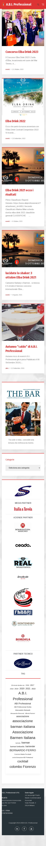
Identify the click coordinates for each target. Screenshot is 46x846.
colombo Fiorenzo (23, 767)
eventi (8, 69)
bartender (30, 746)
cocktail (22, 761)
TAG (23, 674)
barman (26, 742)
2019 (16, 689)
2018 (11, 689)
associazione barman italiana (23, 724)
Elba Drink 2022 (15, 121)
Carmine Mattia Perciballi (22, 754)
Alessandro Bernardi (22, 710)
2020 (22, 688)
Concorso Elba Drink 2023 (22, 52)
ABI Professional (22, 703)
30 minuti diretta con (18, 685)
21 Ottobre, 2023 (17, 69)
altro (7, 368)
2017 (32, 685)
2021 (28, 688)
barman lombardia (17, 747)
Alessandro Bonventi (17, 713)
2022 (33, 689)
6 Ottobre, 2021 (17, 221)
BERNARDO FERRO (23, 750)
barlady (18, 743)
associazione (22, 716)
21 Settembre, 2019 (17, 368)
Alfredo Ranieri (30, 713)
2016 (27, 685)
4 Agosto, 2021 (17, 295)
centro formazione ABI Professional (22, 757)
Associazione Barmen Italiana (22, 735)
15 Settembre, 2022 (18, 138)
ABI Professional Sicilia (22, 707)
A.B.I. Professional (18, 4)
